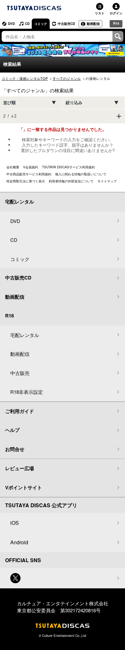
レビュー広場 (19, 468)
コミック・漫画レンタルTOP (25, 78)
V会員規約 (30, 167)
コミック (40, 23)
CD (27, 23)
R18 (116, 23)
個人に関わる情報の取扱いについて (80, 174)
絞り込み (74, 102)
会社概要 (12, 167)
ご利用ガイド (19, 411)
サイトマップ (107, 181)
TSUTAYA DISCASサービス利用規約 (68, 167)
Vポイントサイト (23, 487)
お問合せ (14, 449)
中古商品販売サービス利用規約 (28, 174)
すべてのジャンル (67, 78)
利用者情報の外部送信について (71, 181)
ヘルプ (12, 429)
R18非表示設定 (26, 391)
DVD (11, 23)
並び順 (9, 102)
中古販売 (19, 373)
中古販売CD (66, 23)
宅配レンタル (24, 335)
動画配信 (93, 23)
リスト (99, 13)
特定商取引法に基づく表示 (25, 181)
